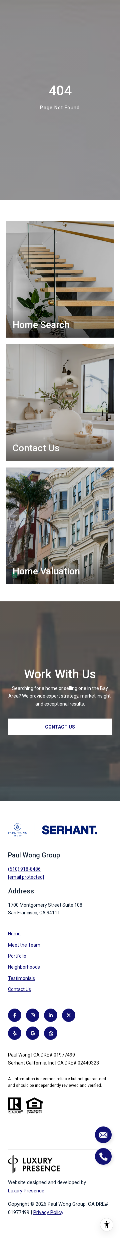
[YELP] (14, 1033)
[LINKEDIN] (50, 1015)
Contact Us (19, 989)
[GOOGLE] (32, 1033)
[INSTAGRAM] (32, 1015)
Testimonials (21, 978)
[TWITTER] (68, 1015)
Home (14, 933)
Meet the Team (24, 945)
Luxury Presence (26, 1191)
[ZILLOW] (50, 1033)
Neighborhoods (24, 967)
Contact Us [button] (60, 727)
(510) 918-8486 (24, 869)
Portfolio (17, 956)
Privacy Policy (48, 1212)
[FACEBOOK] (14, 1015)
